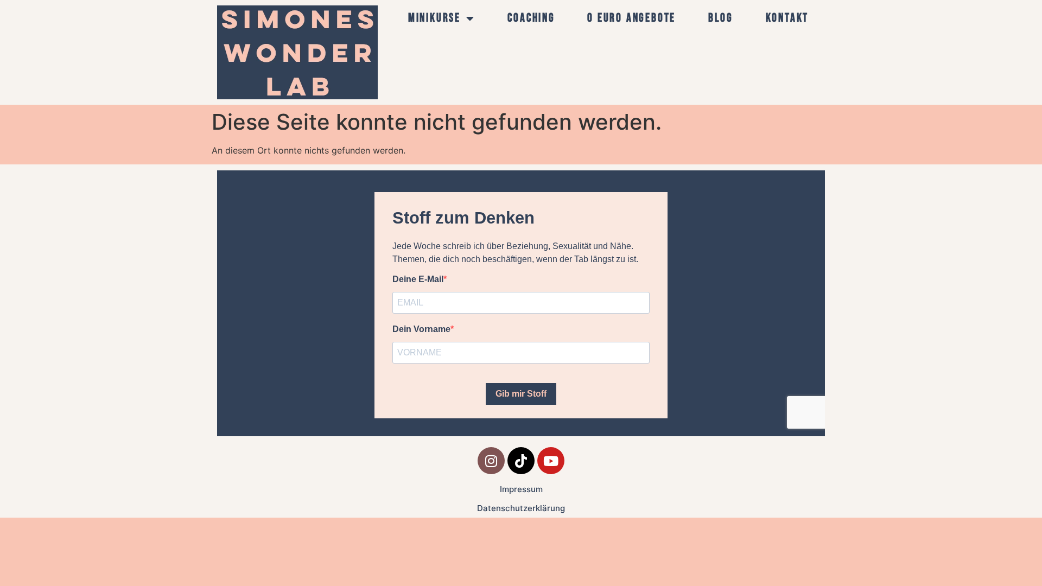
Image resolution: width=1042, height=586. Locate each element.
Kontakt (787, 18)
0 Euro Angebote (631, 18)
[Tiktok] (521, 460)
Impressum (521, 489)
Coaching (531, 18)
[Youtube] (550, 460)
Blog (720, 18)
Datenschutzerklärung (521, 508)
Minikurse (434, 18)
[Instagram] (491, 460)
